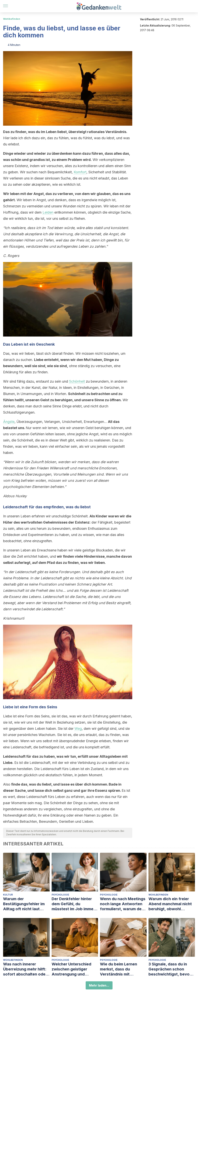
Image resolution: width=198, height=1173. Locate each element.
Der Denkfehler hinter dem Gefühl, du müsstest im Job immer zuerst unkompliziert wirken (73, 903)
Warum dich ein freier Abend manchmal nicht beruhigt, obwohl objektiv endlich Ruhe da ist (171, 903)
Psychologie (60, 894)
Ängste (9, 422)
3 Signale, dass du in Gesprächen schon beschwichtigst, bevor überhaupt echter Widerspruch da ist (169, 969)
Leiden (48, 212)
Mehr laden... (99, 985)
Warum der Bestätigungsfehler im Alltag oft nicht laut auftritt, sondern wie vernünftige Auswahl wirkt (24, 903)
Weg (78, 728)
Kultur (8, 894)
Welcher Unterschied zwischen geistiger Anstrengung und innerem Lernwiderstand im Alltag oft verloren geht (74, 969)
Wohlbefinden (11, 18)
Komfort (80, 172)
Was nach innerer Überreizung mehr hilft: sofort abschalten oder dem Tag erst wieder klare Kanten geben (25, 969)
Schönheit (77, 381)
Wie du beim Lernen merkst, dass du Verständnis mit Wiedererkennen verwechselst (118, 969)
